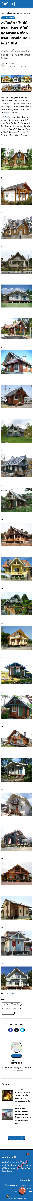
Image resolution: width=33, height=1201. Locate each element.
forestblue (10, 993)
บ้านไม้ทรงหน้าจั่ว (8, 1013)
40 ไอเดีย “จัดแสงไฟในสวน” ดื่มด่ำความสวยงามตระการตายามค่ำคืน (22, 1097)
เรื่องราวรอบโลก (13, 14)
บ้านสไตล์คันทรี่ (7, 1008)
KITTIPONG (10, 64)
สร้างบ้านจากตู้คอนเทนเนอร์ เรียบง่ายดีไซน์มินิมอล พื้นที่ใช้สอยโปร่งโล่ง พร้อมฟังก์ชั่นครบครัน (23, 1116)
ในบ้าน (8, 117)
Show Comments (16, 1138)
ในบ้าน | (8, 4)
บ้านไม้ (17, 1008)
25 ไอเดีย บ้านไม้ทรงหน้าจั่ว (11, 1004)
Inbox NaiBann (26, 1185)
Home (3, 14)
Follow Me (16, 1056)
